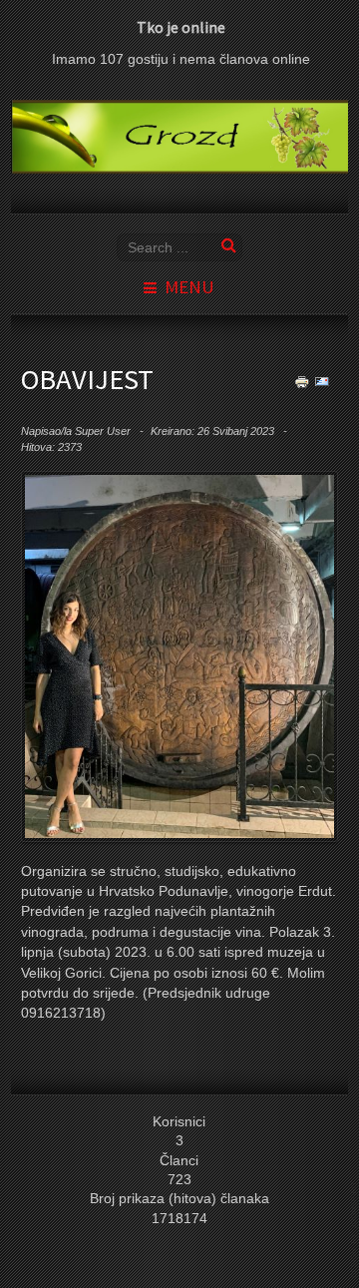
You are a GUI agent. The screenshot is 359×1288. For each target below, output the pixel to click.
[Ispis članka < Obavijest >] (302, 380)
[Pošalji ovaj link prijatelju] (322, 380)
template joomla (355, 1229)
